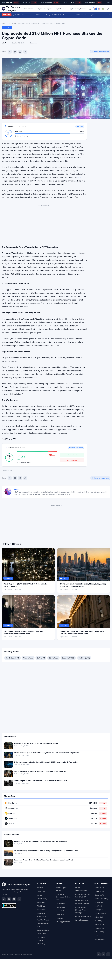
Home (4, 23)
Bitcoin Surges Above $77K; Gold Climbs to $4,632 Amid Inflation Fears (40, 781)
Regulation (59, 918)
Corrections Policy (43, 930)
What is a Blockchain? (83, 916)
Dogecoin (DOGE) (68, 658)
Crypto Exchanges (44, 9)
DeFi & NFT (12, 23)
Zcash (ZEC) (98, 910)
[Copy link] (25, 52)
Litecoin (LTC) (99, 895)
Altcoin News (60, 907)
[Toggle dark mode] (108, 9)
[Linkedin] (20, 52)
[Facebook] (15, 52)
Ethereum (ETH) (100, 891)
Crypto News (28, 9)
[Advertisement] (44, 224)
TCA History (41, 944)
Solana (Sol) (98, 917)
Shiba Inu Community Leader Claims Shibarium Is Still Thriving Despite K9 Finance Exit (46, 762)
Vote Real (73, 455)
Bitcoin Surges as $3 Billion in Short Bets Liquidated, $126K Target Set (40, 771)
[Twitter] (10, 52)
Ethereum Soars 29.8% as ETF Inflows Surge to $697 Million (36, 743)
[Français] (99, 8)
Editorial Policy (42, 899)
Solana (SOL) (99, 932)
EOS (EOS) (98, 906)
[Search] (90, 9)
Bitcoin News (53, 658)
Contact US (41, 891)
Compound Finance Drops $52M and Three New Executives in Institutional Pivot (43, 860)
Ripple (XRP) (98, 902)
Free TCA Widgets (43, 920)
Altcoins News (28, 658)
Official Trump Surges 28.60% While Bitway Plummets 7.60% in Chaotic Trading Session (62, 15)
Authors (39, 895)
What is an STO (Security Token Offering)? (80, 910)
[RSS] (19, 899)
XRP (96, 935)
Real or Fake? (41, 910)
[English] (95, 8)
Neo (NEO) (98, 921)
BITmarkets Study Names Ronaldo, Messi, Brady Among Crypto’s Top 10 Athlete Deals (46, 850)
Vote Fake (73, 460)
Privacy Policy (41, 902)
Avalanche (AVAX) (100, 913)
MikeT (16, 489)
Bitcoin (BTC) (99, 887)
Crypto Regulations (81, 920)
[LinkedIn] (14, 899)
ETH (79, 177)
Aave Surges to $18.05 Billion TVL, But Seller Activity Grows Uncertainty (40, 841)
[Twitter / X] (4, 899)
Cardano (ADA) (99, 939)
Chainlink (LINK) (84, 658)
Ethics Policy (41, 934)
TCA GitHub (41, 906)
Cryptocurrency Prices (77, 9)
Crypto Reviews (60, 9)
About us (40, 887)
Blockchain (60, 914)
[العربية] (103, 8)
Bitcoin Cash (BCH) (12, 658)
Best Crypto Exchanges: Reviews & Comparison (63, 897)
